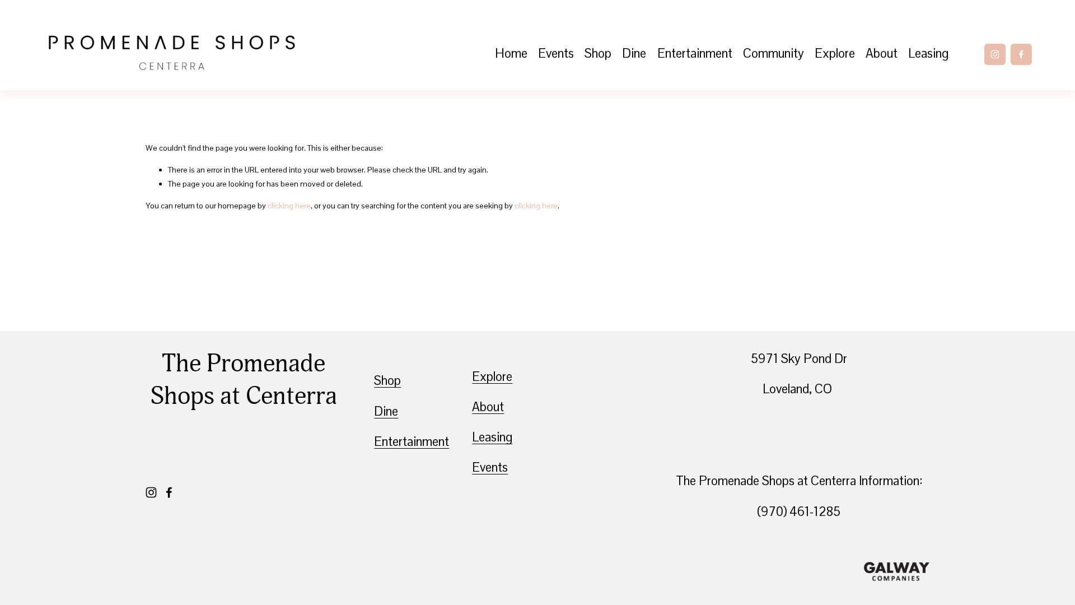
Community (773, 53)
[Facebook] (1021, 54)
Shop (598, 53)
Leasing (928, 53)
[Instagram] (995, 54)
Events (556, 53)
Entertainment (694, 53)
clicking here (289, 206)
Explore (835, 53)
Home (511, 53)
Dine (634, 53)
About (882, 53)
